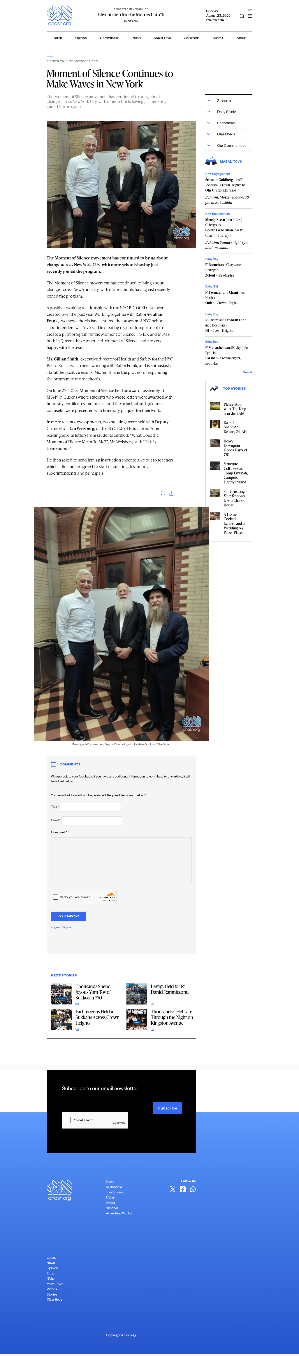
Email (56, 821)
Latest (51, 1258)
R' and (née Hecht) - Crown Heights (224, 297)
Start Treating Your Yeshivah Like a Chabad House (235, 498)
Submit (218, 38)
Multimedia (114, 1187)
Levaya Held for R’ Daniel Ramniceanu (170, 989)
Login (54, 927)
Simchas (112, 1208)
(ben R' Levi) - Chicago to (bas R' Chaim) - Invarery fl (224, 227)
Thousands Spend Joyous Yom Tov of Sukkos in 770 (93, 992)
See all (247, 373)
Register (67, 927)
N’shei (136, 38)
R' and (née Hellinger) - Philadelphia (223, 270)
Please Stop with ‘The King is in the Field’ (235, 408)
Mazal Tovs (162, 38)
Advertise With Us (119, 1214)
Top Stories (114, 1193)
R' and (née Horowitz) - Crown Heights (225, 325)
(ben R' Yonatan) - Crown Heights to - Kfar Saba (225, 185)
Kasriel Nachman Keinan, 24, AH (235, 427)
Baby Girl (211, 287)
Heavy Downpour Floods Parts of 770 (235, 447)
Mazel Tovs (55, 1284)
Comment (59, 832)
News (50, 57)
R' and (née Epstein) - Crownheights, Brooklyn (226, 355)
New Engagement (217, 174)
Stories (52, 1295)
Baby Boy (211, 259)
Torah (57, 38)
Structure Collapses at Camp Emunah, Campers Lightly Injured (236, 473)
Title (55, 807)
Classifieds (191, 38)
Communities (109, 38)
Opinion (81, 38)
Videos (52, 1290)
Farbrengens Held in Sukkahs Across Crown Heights (98, 1017)
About (241, 38)
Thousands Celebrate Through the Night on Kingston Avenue (172, 1017)
